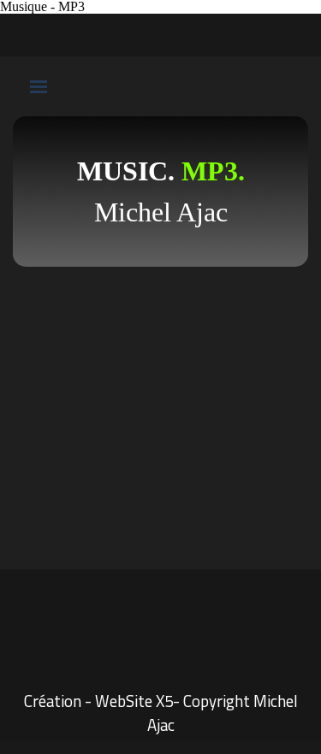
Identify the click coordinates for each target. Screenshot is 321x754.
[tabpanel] (160, 191)
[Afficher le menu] (38, 86)
